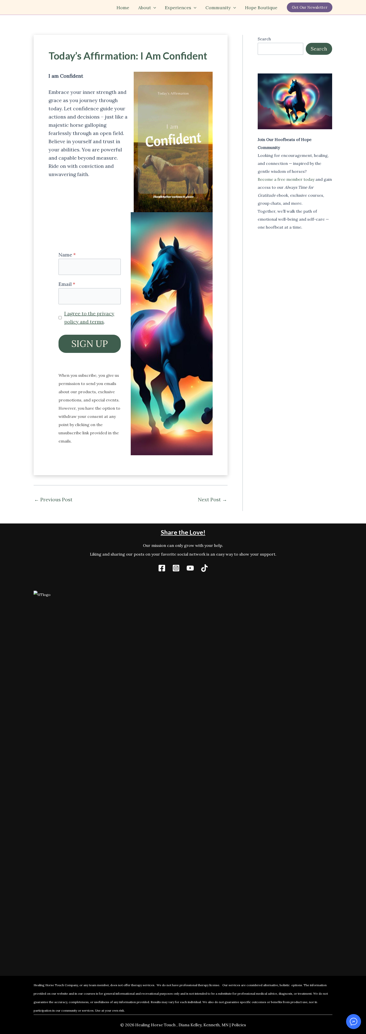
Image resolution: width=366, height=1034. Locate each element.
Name (65, 255)
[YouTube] (190, 568)
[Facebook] (162, 568)
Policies (239, 1024)
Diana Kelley (190, 1024)
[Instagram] (176, 568)
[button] (153, 7)
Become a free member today (286, 179)
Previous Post (53, 499)
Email (65, 284)
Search (264, 38)
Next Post (212, 499)
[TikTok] (204, 568)
